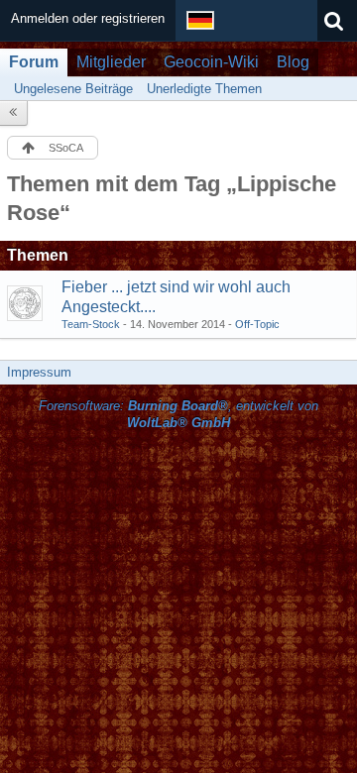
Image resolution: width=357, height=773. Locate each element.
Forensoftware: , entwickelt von (178, 414)
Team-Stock (90, 324)
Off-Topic (257, 324)
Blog (293, 62)
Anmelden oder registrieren (88, 18)
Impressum (39, 372)
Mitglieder (111, 62)
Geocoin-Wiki (211, 62)
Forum (34, 62)
